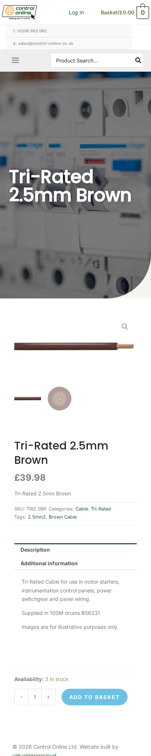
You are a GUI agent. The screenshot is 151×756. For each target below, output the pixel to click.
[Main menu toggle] (15, 61)
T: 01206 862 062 (30, 30)
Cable (82, 509)
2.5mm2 (37, 517)
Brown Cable (63, 517)
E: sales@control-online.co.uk (43, 43)
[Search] (138, 60)
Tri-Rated (101, 509)
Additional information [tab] (49, 563)
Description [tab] (35, 550)
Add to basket (94, 697)
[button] (125, 326)
